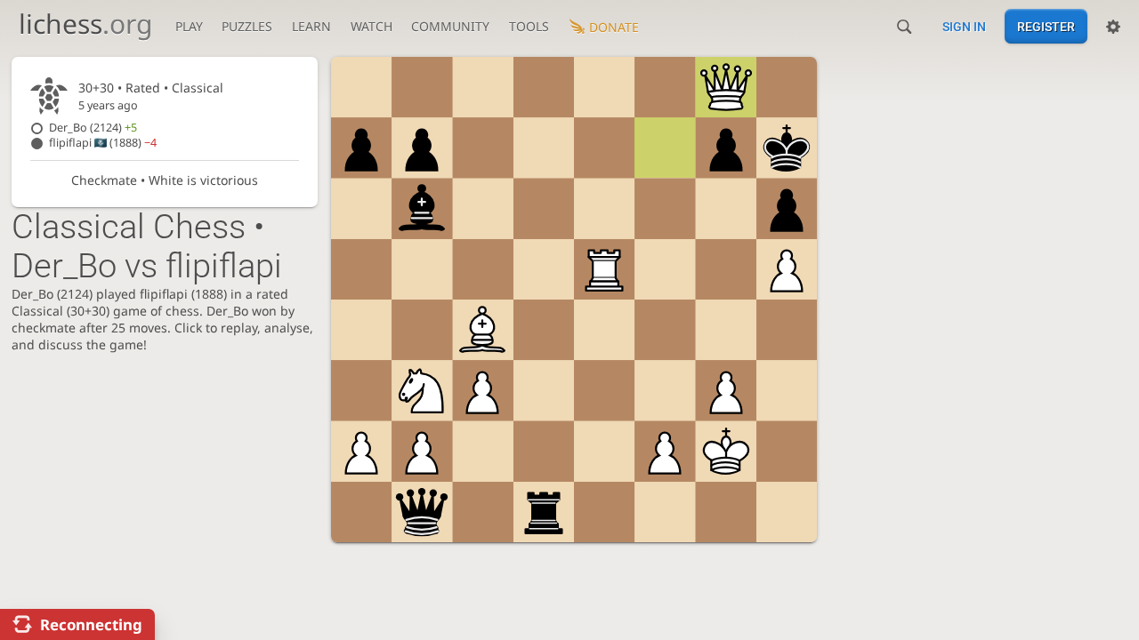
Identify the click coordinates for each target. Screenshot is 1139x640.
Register (1046, 27)
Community (450, 26)
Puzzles (247, 26)
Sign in (964, 27)
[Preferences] (1113, 26)
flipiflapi (103, 142)
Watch (371, 26)
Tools (529, 26)
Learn (311, 26)
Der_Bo (93, 127)
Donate (614, 27)
